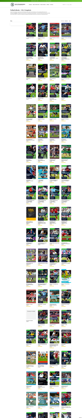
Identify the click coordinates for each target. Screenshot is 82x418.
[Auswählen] (34, 35)
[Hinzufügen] (46, 35)
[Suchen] (67, 5)
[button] (66, 21)
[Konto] (69, 5)
